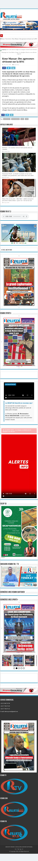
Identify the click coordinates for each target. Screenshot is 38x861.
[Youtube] (20, 849)
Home (3, 39)
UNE (27, 119)
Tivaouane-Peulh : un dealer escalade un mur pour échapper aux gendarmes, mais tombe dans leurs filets (18, 174)
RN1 (22, 119)
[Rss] (15, 849)
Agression (7, 119)
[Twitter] (19, 849)
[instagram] (22, 849)
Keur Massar (15, 119)
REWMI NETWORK (27, 847)
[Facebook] (17, 849)
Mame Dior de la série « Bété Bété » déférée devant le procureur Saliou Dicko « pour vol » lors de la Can (17, 199)
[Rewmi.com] (11, 15)
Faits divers (8, 39)
